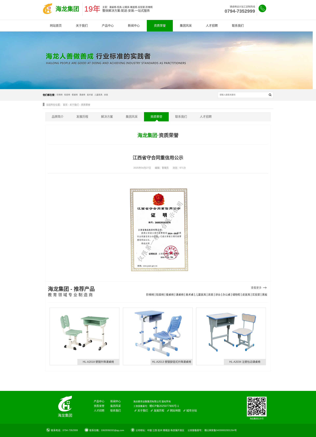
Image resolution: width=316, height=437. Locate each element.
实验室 (256, 294)
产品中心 (108, 25)
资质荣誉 (160, 25)
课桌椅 (180, 294)
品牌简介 (58, 116)
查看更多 (256, 287)
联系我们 (238, 25)
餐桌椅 (170, 294)
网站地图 (175, 410)
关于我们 (82, 25)
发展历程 (82, 116)
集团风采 (186, 25)
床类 (210, 294)
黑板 (264, 294)
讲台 (218, 294)
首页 (65, 104)
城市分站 (191, 410)
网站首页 (56, 25)
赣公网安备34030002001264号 (220, 430)
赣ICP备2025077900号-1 (164, 406)
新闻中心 (134, 25)
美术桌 (190, 294)
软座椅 (160, 294)
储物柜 (236, 294)
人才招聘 (212, 25)
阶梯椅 (150, 294)
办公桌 (226, 294)
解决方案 (107, 116)
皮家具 (246, 294)
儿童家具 (201, 294)
